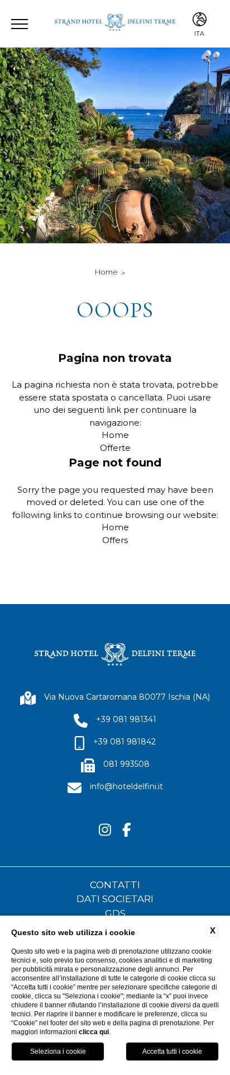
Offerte (115, 447)
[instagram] (105, 830)
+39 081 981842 (124, 742)
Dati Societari (115, 898)
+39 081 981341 (126, 719)
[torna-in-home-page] (115, 23)
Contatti (115, 884)
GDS (115, 913)
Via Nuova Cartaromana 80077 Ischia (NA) (127, 697)
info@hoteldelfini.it (126, 786)
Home (106, 271)
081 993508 (126, 764)
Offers (115, 540)
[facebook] (126, 830)
